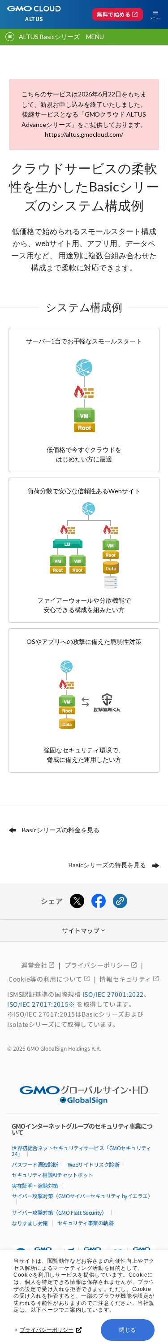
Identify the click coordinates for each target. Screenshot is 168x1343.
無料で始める (117, 14)
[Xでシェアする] (77, 901)
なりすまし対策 (30, 1223)
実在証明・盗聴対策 (35, 1185)
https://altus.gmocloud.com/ (84, 134)
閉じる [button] (127, 1330)
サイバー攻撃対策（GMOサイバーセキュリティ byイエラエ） (82, 1196)
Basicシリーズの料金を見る (60, 830)
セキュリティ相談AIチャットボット (52, 1174)
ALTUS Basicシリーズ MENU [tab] (61, 36)
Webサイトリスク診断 (94, 1164)
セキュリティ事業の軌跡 (85, 1222)
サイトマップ (84, 930)
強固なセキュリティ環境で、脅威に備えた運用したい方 (84, 700)
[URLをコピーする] (120, 901)
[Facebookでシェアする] (98, 901)
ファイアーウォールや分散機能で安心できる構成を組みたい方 (84, 550)
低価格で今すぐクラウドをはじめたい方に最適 (84, 400)
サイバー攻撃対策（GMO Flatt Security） (59, 1212)
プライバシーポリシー (46, 1330)
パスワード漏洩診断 (35, 1164)
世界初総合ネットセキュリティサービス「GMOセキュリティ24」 (81, 1150)
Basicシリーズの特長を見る (107, 865)
